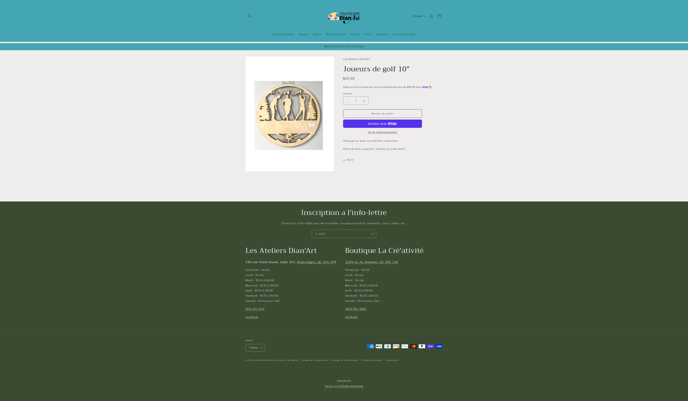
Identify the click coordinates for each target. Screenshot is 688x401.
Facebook (251, 317)
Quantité (347, 93)
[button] (249, 16)
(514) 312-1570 (254, 309)
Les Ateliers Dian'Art (264, 360)
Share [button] (350, 159)
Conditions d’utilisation (372, 360)
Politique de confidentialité (345, 360)
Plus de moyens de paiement (382, 132)
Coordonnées (392, 360)
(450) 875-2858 (355, 309)
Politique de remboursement (314, 360)
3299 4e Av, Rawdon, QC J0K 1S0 (371, 262)
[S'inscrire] (372, 234)
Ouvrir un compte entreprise (344, 386)
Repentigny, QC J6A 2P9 (316, 262)
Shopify (294, 360)
